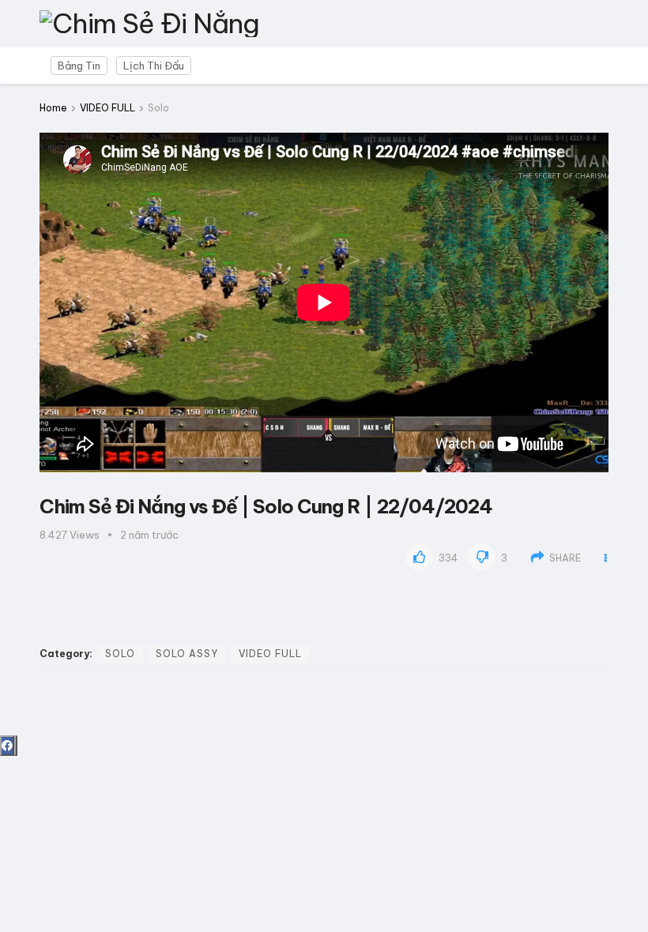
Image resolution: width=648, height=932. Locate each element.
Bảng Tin (79, 65)
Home (53, 108)
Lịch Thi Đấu (153, 65)
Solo (158, 108)
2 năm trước (149, 534)
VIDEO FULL (107, 108)
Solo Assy (187, 654)
